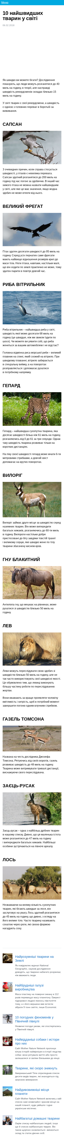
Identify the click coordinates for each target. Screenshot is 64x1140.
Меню (4, 2)
